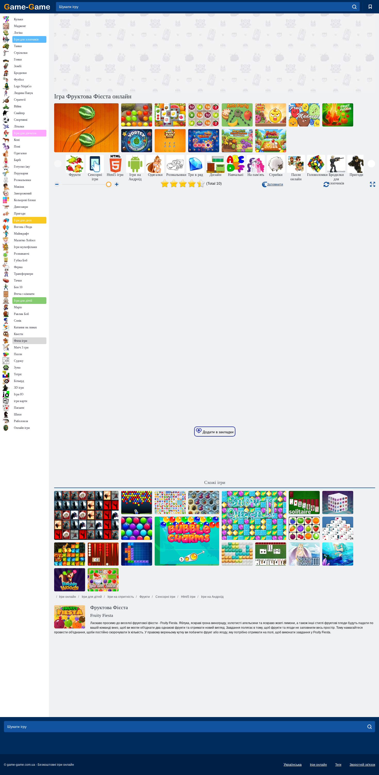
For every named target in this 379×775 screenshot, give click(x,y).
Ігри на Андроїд (212, 597)
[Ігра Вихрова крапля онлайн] (136, 140)
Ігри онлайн (67, 597)
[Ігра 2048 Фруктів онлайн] (203, 114)
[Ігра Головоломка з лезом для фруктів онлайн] (170, 140)
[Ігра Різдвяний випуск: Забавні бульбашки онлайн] (136, 528)
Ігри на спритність (120, 597)
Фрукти (144, 597)
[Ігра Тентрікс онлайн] (136, 554)
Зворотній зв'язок (362, 765)
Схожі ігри (214, 482)
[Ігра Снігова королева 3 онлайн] (304, 554)
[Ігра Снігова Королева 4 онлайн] (337, 554)
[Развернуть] (372, 184)
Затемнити (275, 184)
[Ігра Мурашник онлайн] (237, 114)
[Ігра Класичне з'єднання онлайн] (304, 528)
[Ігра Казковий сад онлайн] (103, 579)
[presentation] (58, 163)
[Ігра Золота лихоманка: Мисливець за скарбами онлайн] (69, 554)
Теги (338, 765)
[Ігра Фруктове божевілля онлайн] (304, 114)
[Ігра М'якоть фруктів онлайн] (136, 114)
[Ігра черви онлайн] (270, 554)
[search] (354, 7)
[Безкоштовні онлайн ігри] (27, 7)
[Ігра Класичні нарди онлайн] (103, 554)
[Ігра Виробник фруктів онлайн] (270, 114)
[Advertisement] (134, 52)
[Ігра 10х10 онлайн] (237, 554)
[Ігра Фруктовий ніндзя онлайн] (86, 127)
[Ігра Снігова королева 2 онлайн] (254, 515)
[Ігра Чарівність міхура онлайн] (187, 541)
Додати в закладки (218, 432)
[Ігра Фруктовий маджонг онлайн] (170, 114)
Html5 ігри (187, 597)
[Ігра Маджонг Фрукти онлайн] (170, 502)
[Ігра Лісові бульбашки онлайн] (69, 579)
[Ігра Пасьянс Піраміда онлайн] (337, 528)
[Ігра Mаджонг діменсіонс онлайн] (337, 502)
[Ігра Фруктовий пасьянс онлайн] (270, 140)
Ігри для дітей (91, 597)
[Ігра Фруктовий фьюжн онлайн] (337, 114)
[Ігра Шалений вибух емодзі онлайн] (203, 140)
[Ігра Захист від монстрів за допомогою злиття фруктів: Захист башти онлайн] (237, 140)
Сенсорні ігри (165, 597)
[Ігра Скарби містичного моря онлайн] (203, 502)
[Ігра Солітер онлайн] (304, 502)
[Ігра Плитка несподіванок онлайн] (86, 515)
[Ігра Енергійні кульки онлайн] (136, 502)
